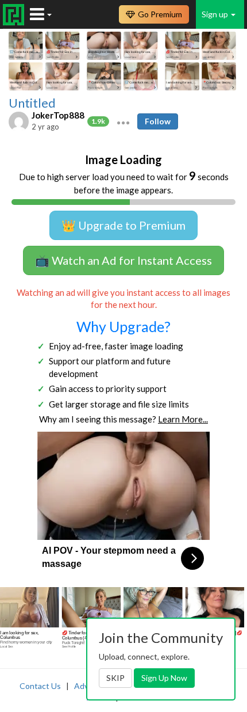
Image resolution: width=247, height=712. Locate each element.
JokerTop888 (58, 115)
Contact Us (40, 686)
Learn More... (183, 419)
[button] (123, 121)
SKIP (115, 678)
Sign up (216, 14)
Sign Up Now (164, 678)
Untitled (32, 103)
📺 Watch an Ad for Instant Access (123, 260)
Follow (158, 121)
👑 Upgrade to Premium (123, 225)
